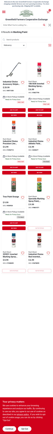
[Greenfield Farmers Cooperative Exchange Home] (26, 13)
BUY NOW (14, 115)
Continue (9, 429)
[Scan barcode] (50, 25)
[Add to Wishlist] (23, 82)
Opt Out (24, 429)
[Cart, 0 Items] (48, 12)
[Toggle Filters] (49, 45)
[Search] (44, 25)
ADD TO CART (14, 110)
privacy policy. (23, 414)
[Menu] (3, 11)
